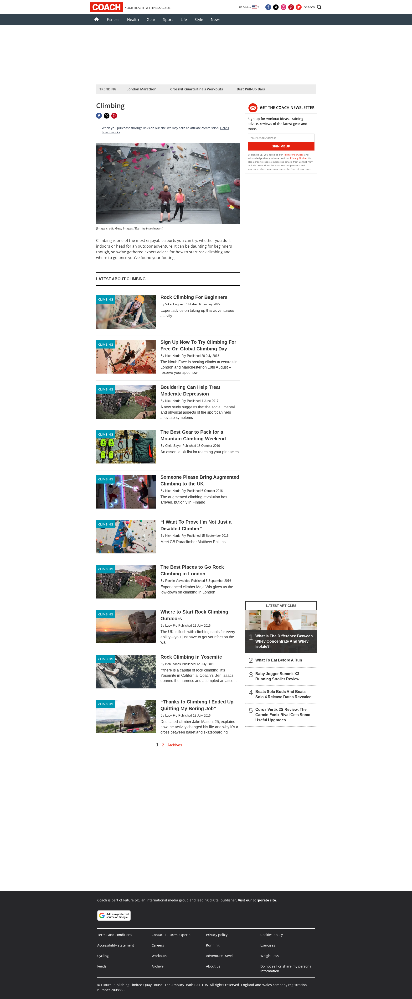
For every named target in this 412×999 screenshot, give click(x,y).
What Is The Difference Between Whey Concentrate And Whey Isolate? (284, 641)
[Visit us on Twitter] (276, 7)
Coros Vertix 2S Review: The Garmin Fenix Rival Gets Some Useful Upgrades (282, 715)
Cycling (103, 955)
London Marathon (141, 89)
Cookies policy (271, 934)
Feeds (102, 966)
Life (184, 19)
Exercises (267, 945)
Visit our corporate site (257, 900)
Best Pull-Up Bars (251, 89)
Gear (151, 19)
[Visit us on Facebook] (268, 7)
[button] (313, 7)
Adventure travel (219, 955)
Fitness (113, 19)
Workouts (159, 955)
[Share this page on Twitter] (106, 116)
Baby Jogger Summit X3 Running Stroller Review (277, 676)
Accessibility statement (115, 945)
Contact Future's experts (171, 934)
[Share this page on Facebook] (99, 116)
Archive (158, 966)
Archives (174, 745)
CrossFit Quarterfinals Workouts (196, 89)
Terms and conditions (114, 934)
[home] (96, 19)
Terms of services (293, 154)
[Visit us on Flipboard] (299, 7)
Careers (158, 945)
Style (199, 19)
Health (133, 19)
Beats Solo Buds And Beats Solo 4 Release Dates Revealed (283, 694)
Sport (168, 19)
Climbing (105, 299)
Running (213, 945)
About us (213, 966)
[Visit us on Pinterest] (291, 7)
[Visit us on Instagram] (283, 7)
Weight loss (269, 955)
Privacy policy (216, 934)
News (216, 19)
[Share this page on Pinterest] (114, 116)
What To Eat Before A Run (278, 660)
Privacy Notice (298, 158)
